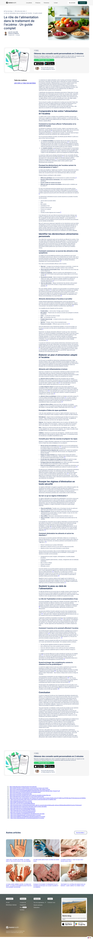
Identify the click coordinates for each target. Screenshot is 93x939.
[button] (29, 2)
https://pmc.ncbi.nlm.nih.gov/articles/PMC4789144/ (22, 803)
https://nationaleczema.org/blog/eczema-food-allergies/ (23, 786)
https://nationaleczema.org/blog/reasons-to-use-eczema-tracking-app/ (27, 796)
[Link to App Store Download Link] (67, 924)
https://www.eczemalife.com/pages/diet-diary (21, 793)
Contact (56, 2)
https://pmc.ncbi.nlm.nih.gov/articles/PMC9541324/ (22, 812)
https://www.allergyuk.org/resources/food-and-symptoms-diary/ (25, 792)
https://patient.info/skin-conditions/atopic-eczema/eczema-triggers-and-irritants (29, 788)
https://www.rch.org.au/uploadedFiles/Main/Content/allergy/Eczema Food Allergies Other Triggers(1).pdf (35, 791)
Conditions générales (19, 932)
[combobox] (89, 937)
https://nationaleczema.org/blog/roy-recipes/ (21, 801)
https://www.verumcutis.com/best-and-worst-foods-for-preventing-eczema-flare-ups (30, 795)
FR (90, 937)
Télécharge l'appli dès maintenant (44, 60)
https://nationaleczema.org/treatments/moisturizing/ (22, 808)
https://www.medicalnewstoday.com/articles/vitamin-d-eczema (25, 815)
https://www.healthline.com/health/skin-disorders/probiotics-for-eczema (27, 816)
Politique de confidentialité (10, 932)
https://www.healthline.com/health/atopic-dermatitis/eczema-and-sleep (27, 813)
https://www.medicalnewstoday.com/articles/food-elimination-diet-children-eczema (30, 789)
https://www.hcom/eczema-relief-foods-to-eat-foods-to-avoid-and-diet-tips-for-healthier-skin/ (33, 799)
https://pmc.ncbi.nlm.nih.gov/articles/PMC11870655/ (22, 809)
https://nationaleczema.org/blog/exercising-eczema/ (23, 810)
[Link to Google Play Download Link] (81, 924)
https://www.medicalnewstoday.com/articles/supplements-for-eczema (27, 818)
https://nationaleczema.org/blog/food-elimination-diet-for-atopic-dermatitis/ (28, 806)
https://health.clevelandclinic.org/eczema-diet (21, 802)
